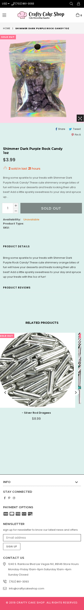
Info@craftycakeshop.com (26, 588)
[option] (40, 378)
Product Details (16, 246)
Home (6, 28)
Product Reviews (17, 287)
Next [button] (76, 392)
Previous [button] (5, 392)
